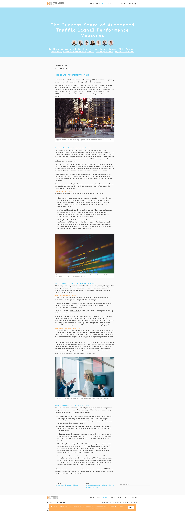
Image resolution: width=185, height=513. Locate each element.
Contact (130, 3)
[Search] (135, 4)
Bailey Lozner (88, 49)
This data (60, 204)
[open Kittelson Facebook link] (58, 502)
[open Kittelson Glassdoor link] (60, 502)
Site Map (105, 502)
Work (98, 3)
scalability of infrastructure (95, 290)
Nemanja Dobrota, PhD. (78, 51)
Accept (131, 507)
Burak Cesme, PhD (112, 49)
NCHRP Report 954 (61, 154)
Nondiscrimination (115, 502)
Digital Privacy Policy (130, 502)
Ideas (103, 3)
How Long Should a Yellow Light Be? (67, 485)
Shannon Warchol (64, 49)
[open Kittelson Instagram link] (51, 502)
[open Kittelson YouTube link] (64, 502)
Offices (110, 3)
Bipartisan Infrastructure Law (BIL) (98, 303)
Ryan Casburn (124, 51)
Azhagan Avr (104, 51)
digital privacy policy (99, 508)
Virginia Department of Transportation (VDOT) (88, 342)
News (116, 3)
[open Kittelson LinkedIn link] (48, 502)
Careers (122, 3)
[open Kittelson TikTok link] (54, 502)
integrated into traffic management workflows (80, 448)
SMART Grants (75, 311)
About (92, 3)
